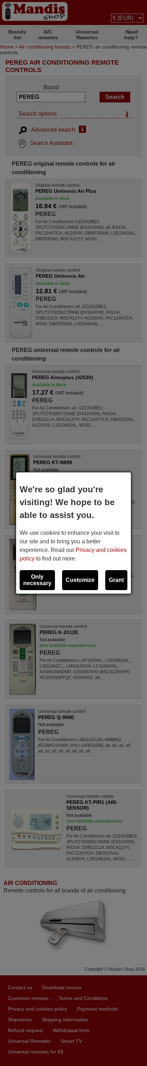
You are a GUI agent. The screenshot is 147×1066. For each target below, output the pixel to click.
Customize (80, 580)
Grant (116, 580)
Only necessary (37, 580)
